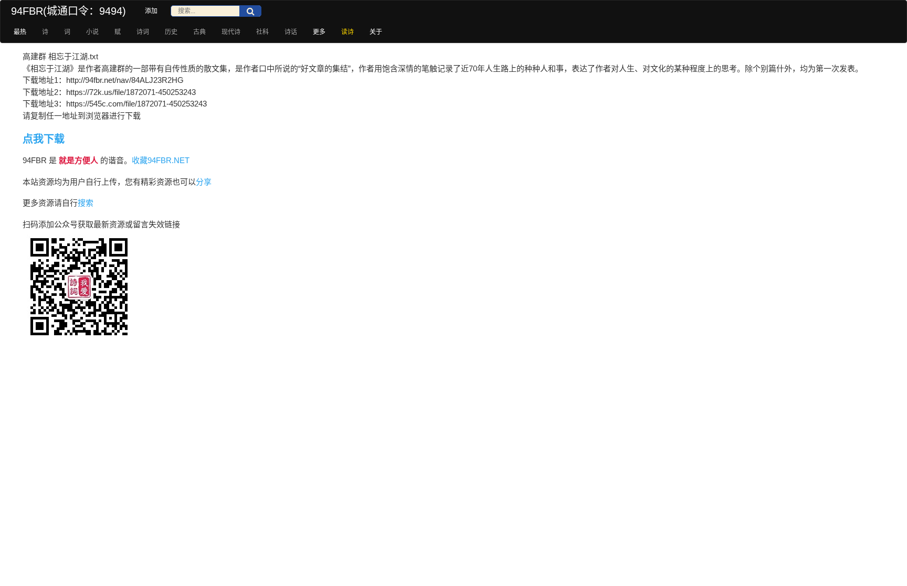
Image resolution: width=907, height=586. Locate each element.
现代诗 (231, 32)
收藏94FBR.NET (160, 160)
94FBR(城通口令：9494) (68, 11)
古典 (199, 32)
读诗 (347, 32)
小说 (92, 32)
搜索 (85, 202)
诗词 (142, 32)
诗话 (290, 32)
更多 (319, 32)
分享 (204, 181)
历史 (171, 32)
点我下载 (44, 139)
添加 (151, 11)
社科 (262, 32)
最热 (20, 32)
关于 (376, 32)
